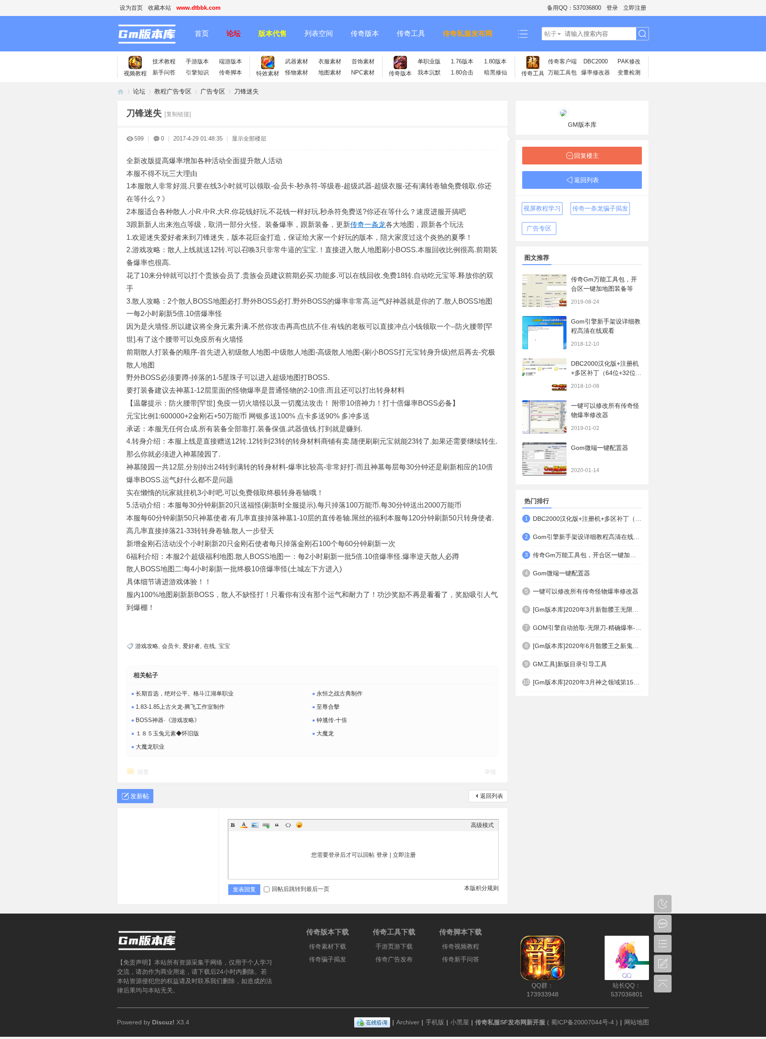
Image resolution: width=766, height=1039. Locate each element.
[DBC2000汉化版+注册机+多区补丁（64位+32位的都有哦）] (544, 374)
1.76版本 (462, 61)
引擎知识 (197, 72)
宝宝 (224, 646)
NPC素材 (363, 72)
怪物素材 (296, 72)
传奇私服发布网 (467, 33)
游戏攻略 (146, 646)
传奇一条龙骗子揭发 (600, 208)
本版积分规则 (481, 888)
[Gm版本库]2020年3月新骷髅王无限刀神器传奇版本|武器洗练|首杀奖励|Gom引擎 (587, 609)
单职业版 (429, 61)
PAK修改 (629, 61)
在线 (209, 646)
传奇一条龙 (368, 224)
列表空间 (319, 33)
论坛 (234, 33)
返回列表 (491, 796)
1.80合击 (462, 72)
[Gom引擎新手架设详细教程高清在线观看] (544, 332)
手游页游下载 (394, 946)
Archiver (407, 1022)
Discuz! (163, 1022)
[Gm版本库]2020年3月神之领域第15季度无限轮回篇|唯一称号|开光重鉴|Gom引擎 (587, 682)
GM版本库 (582, 124)
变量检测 (629, 72)
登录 (612, 7)
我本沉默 (429, 72)
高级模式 (482, 825)
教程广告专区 (173, 91)
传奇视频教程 (460, 946)
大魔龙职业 (150, 746)
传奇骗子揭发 (327, 959)
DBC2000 (595, 61)
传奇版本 (365, 33)
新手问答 (164, 72)
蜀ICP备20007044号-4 (582, 1022)
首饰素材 (363, 61)
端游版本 (230, 61)
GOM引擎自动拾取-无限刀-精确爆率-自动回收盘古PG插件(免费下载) (587, 627)
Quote (277, 824)
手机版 (435, 1022)
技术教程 (164, 61)
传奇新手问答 (460, 959)
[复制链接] (177, 114)
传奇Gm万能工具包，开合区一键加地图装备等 (587, 555)
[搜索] (642, 34)
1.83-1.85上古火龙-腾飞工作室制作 (180, 706)
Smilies (299, 824)
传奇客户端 (562, 61)
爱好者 (191, 646)
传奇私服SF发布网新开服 (510, 1022)
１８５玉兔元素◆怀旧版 (167, 733)
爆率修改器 (595, 72)
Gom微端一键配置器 (599, 447)
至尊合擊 (328, 706)
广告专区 (212, 91)
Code (288, 824)
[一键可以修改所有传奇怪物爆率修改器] (544, 417)
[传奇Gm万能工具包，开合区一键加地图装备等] (544, 290)
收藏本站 (159, 7)
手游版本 (197, 61)
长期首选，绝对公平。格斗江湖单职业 (185, 693)
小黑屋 (459, 1022)
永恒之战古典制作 (340, 693)
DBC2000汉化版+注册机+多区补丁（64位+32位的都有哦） (606, 373)
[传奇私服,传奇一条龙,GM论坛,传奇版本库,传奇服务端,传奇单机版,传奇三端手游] (151, 33)
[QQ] (372, 1022)
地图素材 (329, 72)
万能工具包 (562, 72)
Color (243, 824)
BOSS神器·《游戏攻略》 (168, 720)
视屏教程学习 (542, 208)
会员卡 (170, 646)
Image (254, 824)
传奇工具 (411, 33)
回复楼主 (586, 155)
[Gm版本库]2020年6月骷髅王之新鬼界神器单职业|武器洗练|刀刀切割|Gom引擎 (587, 645)
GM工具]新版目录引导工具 (570, 664)
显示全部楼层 (249, 138)
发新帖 (139, 796)
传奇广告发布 (394, 959)
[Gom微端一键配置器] (544, 459)
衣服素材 (329, 61)
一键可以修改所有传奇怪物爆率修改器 (585, 591)
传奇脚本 (230, 72)
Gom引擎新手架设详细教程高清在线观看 (587, 536)
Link (266, 824)
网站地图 (636, 1022)
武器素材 (296, 61)
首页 (202, 33)
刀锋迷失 (246, 91)
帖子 (550, 33)
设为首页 (131, 7)
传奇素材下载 (327, 946)
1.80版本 (495, 61)
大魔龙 (325, 733)
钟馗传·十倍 (332, 720)
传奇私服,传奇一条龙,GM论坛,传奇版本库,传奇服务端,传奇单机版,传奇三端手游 (120, 91)
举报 (490, 772)
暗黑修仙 (495, 72)
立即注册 (634, 7)
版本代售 (272, 33)
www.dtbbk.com (198, 7)
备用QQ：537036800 (574, 7)
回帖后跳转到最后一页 (300, 889)
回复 (143, 772)
